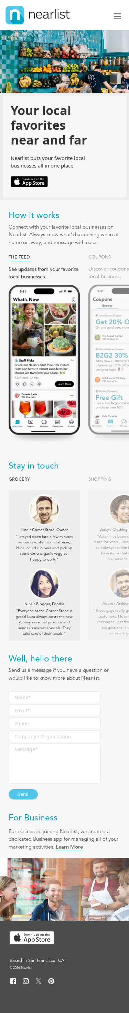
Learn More (69, 846)
